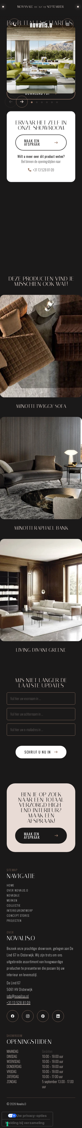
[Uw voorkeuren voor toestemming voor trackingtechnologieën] (7, 1124)
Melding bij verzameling (24, 1123)
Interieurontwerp (20, 910)
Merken (12, 900)
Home (11, 885)
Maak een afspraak (32, 142)
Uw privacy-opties (31, 1116)
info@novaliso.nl (18, 996)
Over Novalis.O (17, 890)
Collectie (14, 905)
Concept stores (18, 915)
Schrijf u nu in (37, 752)
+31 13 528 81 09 (43, 169)
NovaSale (13, 895)
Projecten (14, 920)
